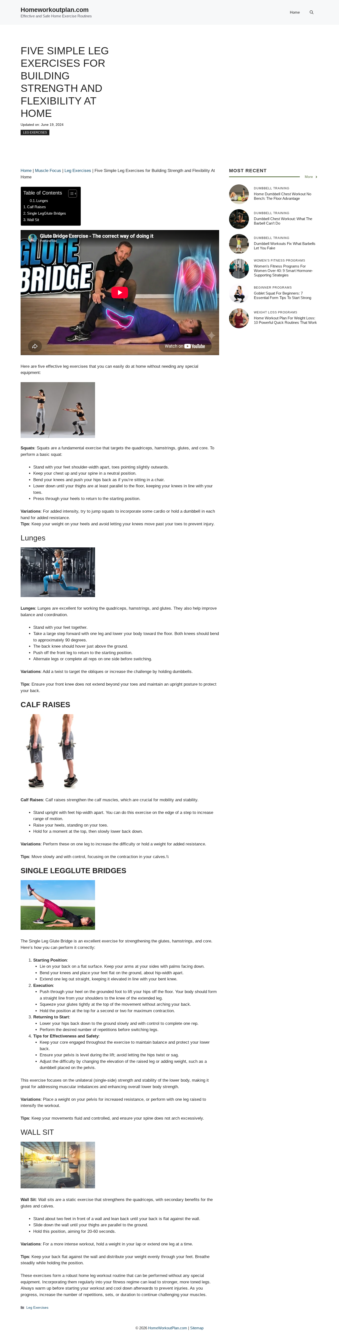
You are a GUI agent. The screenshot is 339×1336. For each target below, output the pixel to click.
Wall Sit (33, 220)
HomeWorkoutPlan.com (167, 1328)
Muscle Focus (48, 170)
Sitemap (196, 1328)
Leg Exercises (35, 132)
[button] (311, 12)
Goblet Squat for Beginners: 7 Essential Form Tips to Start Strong (282, 295)
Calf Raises (36, 207)
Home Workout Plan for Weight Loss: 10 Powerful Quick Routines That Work (285, 320)
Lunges (42, 201)
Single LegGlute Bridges (46, 213)
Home (295, 12)
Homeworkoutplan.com (55, 9)
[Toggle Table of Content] (70, 193)
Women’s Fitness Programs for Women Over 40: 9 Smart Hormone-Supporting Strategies (283, 270)
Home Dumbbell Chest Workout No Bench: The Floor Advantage (282, 196)
